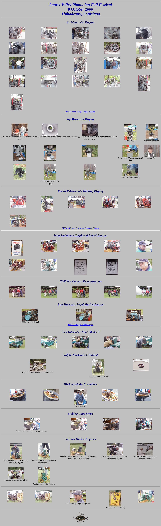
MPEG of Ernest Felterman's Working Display (80, 228)
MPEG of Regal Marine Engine (80, 325)
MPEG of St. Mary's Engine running (80, 112)
